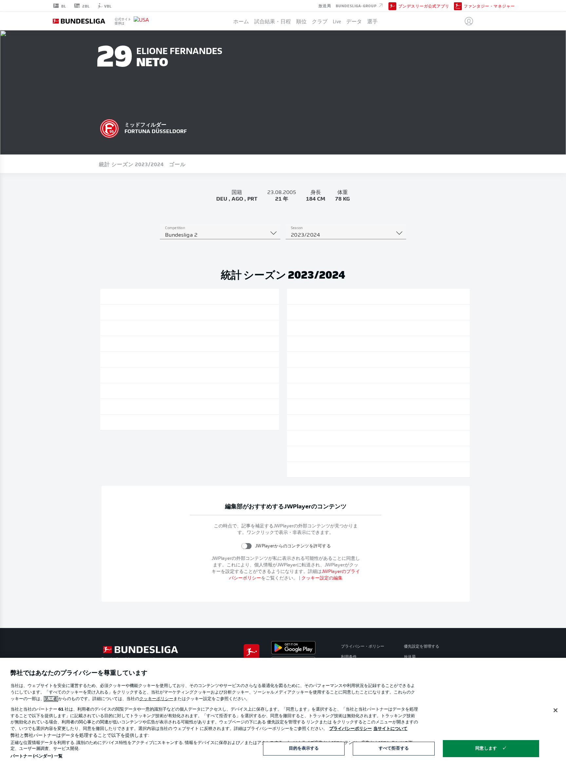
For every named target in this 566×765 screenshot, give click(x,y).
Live (337, 21)
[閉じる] (555, 710)
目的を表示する (304, 748)
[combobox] (220, 235)
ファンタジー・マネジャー (489, 6)
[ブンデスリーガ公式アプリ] (392, 5)
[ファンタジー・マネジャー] (458, 5)
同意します (486, 748)
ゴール (177, 163)
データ (354, 21)
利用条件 (349, 657)
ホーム (241, 21)
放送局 (324, 5)
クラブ (320, 21)
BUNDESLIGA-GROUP (357, 5)
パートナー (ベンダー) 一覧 (36, 756)
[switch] (246, 546)
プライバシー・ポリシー (362, 647)
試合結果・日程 (272, 21)
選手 (372, 21)
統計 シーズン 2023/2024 (131, 163)
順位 (301, 21)
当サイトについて (390, 729)
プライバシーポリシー (350, 729)
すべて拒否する (394, 748)
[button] (466, 21)
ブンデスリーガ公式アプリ (423, 6)
